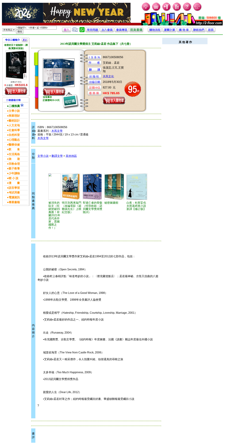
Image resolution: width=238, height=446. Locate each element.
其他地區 (71, 155)
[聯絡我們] (199, 31)
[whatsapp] (82, 31)
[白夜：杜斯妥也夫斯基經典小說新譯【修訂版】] (137, 186)
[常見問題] (187, 10)
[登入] (66, 31)
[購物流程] (155, 31)
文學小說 (43, 155)
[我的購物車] (156, 10)
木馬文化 (108, 76)
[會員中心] (177, 10)
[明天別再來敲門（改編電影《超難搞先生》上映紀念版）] (72, 186)
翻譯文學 (57, 155)
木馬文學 (57, 130)
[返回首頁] (210, 31)
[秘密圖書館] (114, 186)
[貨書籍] (136, 31)
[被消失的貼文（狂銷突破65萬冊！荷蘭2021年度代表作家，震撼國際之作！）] (54, 186)
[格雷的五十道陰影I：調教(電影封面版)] (16, 64)
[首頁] (197, 10)
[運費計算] (169, 31)
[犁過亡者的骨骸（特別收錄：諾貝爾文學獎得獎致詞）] (93, 186)
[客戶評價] (75, 31)
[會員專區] (122, 31)
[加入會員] (166, 10)
